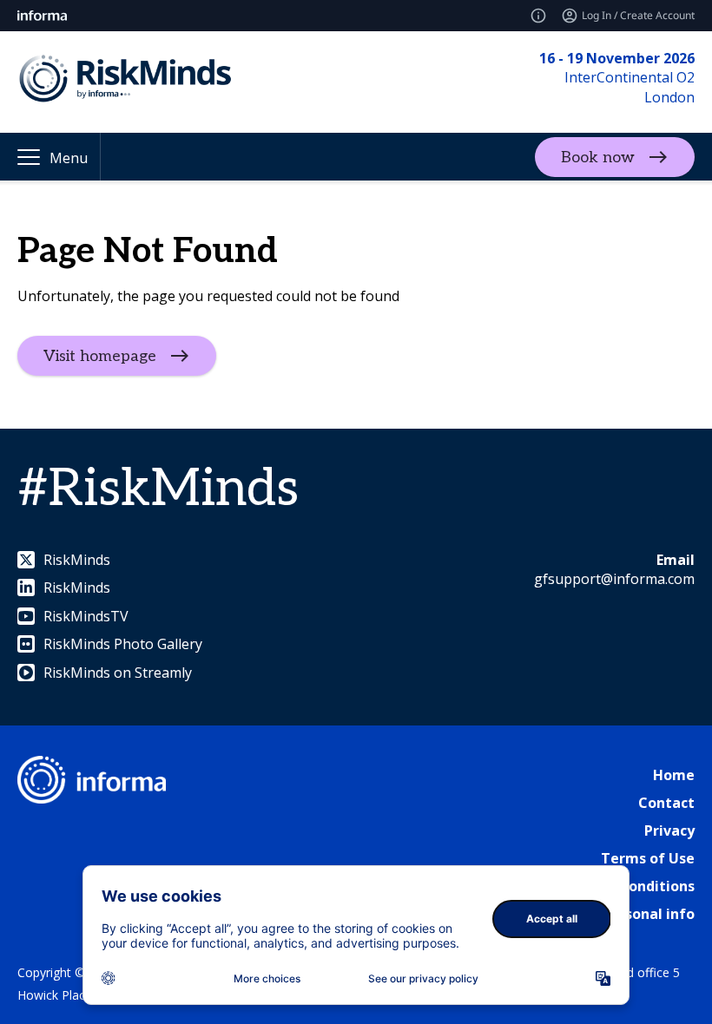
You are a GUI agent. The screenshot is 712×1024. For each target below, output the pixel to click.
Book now (598, 157)
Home (674, 774)
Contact (666, 802)
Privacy (669, 830)
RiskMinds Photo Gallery (122, 643)
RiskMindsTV (86, 616)
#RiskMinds (158, 489)
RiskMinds (76, 559)
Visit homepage (99, 355)
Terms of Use (648, 858)
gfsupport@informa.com (614, 578)
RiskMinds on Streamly (117, 672)
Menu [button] (68, 157)
